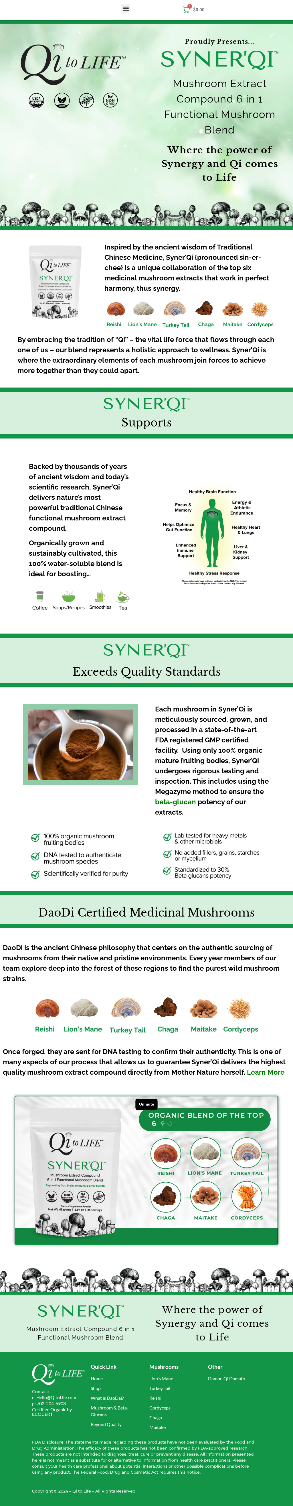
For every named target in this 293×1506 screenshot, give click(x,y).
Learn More (265, 1072)
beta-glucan (175, 802)
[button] (125, 8)
